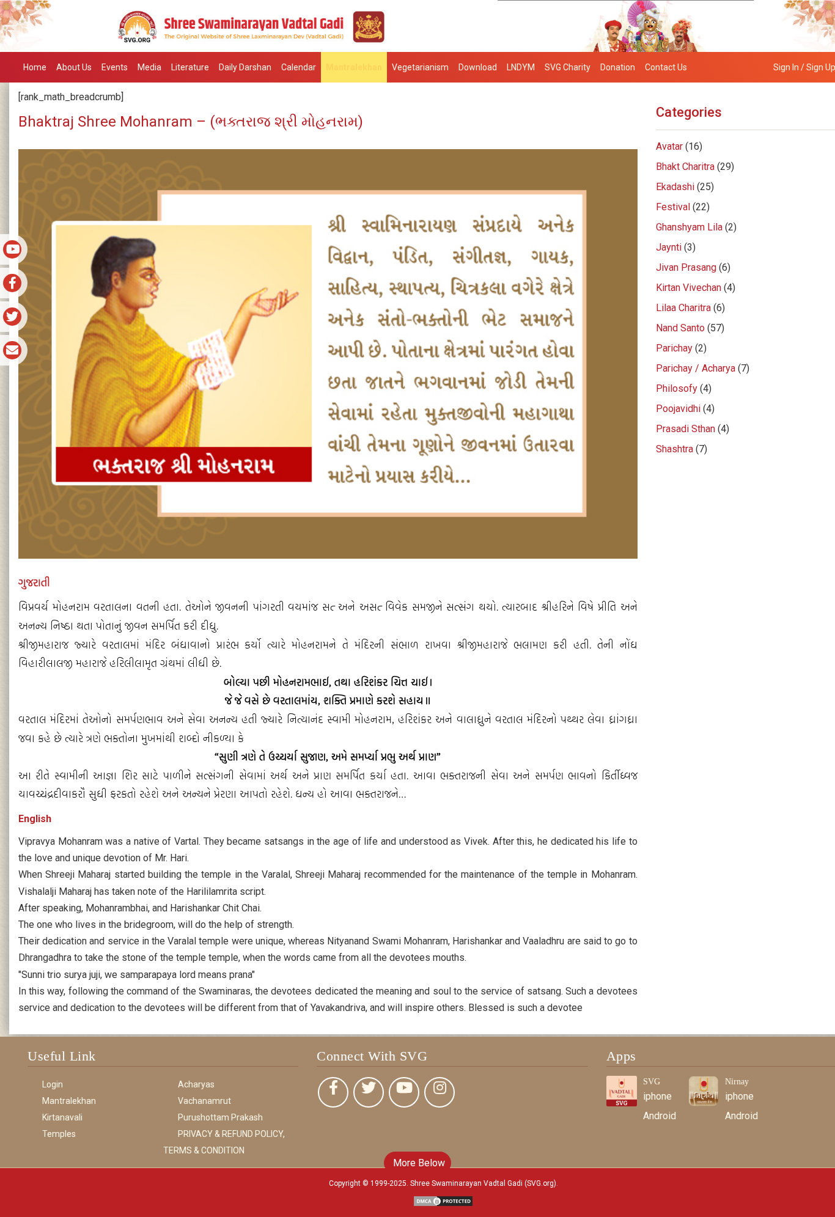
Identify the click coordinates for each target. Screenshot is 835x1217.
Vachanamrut (204, 1101)
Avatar (669, 146)
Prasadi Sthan (685, 429)
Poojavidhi (678, 408)
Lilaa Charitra (683, 308)
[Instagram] (439, 1092)
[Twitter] (368, 1092)
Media (149, 67)
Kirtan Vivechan (688, 287)
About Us (74, 67)
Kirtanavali (62, 1117)
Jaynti (669, 247)
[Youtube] (404, 1092)
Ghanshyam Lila (689, 227)
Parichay (674, 348)
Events (114, 67)
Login (52, 1084)
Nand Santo (680, 328)
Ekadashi (675, 187)
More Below (418, 1163)
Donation (617, 67)
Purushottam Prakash (220, 1117)
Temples (59, 1134)
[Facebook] (333, 1092)
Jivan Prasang (686, 267)
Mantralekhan (354, 67)
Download (477, 67)
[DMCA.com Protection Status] (443, 1200)
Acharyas (196, 1084)
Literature (190, 67)
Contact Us (666, 67)
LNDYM (521, 67)
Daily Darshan (245, 67)
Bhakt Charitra (685, 166)
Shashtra (674, 449)
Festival (673, 207)
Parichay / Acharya (695, 368)
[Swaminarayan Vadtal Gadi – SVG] (417, 25)
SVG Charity (567, 67)
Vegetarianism (420, 67)
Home (34, 67)
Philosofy (676, 388)
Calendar (298, 67)
